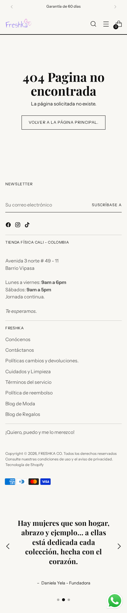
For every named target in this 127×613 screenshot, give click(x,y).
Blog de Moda (20, 404)
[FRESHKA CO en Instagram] (18, 225)
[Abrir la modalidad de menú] (106, 24)
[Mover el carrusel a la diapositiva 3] (69, 600)
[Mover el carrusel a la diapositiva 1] (58, 600)
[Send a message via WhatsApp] (114, 600)
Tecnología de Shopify (24, 464)
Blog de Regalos (22, 414)
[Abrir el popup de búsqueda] (93, 24)
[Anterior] (11, 7)
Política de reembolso (29, 393)
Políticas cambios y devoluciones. (42, 360)
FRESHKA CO (50, 453)
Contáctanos (19, 350)
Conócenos (17, 339)
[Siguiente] (115, 7)
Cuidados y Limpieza (28, 371)
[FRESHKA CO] (18, 24)
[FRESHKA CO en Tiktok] (27, 225)
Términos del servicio (28, 382)
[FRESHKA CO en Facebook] (8, 225)
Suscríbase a (107, 205)
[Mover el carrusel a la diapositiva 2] (63, 599)
